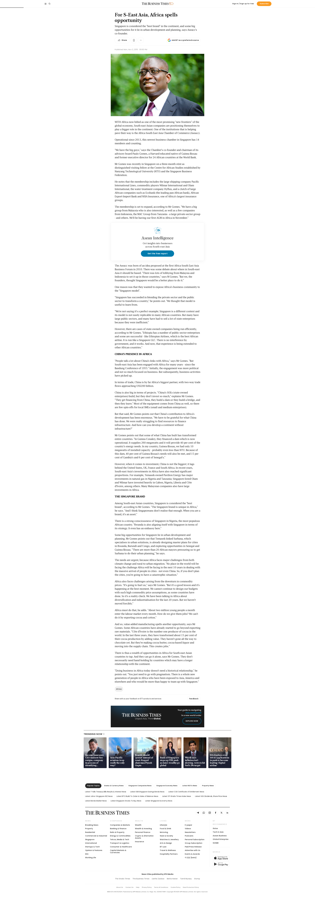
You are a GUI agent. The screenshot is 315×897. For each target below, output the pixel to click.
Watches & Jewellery (169, 839)
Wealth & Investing (143, 828)
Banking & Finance (118, 828)
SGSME (216, 843)
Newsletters (190, 832)
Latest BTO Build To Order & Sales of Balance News (137, 796)
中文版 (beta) (191, 857)
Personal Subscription (194, 839)
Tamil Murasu (186, 878)
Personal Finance (142, 832)
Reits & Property (117, 832)
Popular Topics (93, 786)
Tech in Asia (218, 832)
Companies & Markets (120, 825)
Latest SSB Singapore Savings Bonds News (147, 791)
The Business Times (141, 878)
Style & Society (166, 836)
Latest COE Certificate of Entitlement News (186, 791)
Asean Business (220, 835)
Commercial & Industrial (96, 836)
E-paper (188, 825)
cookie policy (175, 887)
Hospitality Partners (169, 854)
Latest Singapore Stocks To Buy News (126, 801)
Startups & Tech (92, 847)
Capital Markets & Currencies (118, 851)
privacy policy (147, 887)
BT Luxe (163, 847)
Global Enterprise (220, 839)
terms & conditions (161, 887)
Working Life (90, 857)
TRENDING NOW (93, 734)
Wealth (138, 825)
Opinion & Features (93, 850)
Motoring (164, 832)
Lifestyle (163, 825)
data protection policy (191, 887)
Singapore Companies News (139, 786)
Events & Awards (192, 854)
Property (89, 828)
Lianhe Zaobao (158, 878)
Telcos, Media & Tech (119, 839)
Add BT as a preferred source (185, 40)
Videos (188, 828)
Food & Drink (165, 828)
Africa (119, 689)
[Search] (49, 4)
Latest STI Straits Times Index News (176, 796)
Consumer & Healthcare (121, 847)
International (91, 843)
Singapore (89, 839)
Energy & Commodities (120, 836)
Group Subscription (193, 843)
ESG (86, 854)
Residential (90, 832)
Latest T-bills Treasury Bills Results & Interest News (105, 791)
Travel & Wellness (168, 850)
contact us (130, 887)
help (137, 887)
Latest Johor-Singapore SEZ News (98, 796)
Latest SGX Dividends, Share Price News (211, 796)
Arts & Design (166, 843)
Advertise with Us (192, 850)
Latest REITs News (189, 786)
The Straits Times (122, 878)
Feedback (193, 698)
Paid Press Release (193, 847)
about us (119, 887)
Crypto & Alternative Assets (144, 837)
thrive (215, 828)
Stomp (197, 878)
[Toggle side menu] (45, 4)
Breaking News (91, 825)
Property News (208, 786)
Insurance (139, 841)
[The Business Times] (155, 3)
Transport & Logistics (119, 843)
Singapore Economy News (166, 786)
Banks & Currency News (114, 786)
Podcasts (189, 836)
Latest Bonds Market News (96, 801)
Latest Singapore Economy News (158, 801)
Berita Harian (172, 878)
